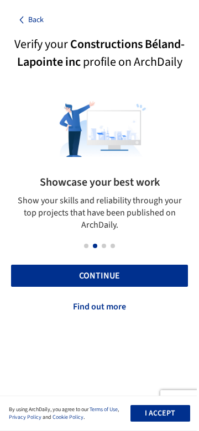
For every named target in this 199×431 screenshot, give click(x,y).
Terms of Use (104, 409)
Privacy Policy (25, 417)
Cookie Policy (68, 417)
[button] (86, 246)
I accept (160, 413)
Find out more (99, 307)
